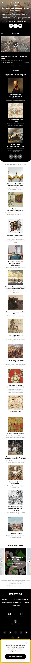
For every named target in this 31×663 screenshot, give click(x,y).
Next (28, 54)
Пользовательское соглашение (20, 599)
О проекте (5, 599)
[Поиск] (28, 2)
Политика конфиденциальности (11, 602)
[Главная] (15, 594)
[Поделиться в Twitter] (20, 26)
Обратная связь (15, 605)
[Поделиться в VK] (11, 26)
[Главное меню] (2, 2)
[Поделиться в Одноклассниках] (15, 26)
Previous (3, 54)
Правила (26, 602)
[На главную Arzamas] (15, 2)
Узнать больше (15, 656)
